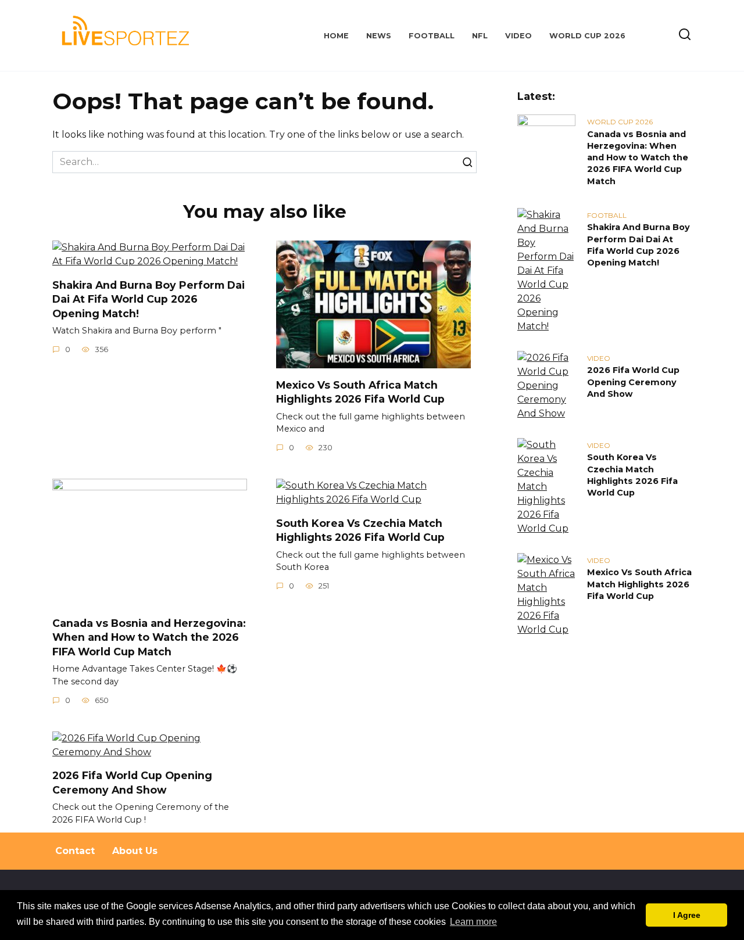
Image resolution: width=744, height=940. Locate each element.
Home (336, 35)
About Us (135, 850)
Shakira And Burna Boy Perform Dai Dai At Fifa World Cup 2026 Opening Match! (148, 298)
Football (432, 35)
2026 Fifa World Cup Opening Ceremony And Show (132, 782)
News (378, 35)
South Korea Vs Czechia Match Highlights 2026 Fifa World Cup (360, 529)
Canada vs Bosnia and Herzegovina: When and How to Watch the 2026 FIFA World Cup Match (149, 636)
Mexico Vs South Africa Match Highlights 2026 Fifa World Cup (360, 391)
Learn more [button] (473, 922)
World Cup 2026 (587, 35)
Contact (75, 850)
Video (518, 35)
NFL (480, 35)
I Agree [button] (686, 915)
